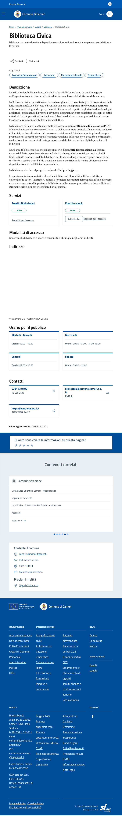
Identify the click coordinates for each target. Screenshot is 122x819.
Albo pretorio (70, 716)
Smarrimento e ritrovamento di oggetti (71, 673)
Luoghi (93, 670)
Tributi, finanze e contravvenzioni (72, 686)
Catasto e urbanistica (42, 654)
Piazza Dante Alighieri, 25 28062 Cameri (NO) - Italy (19, 719)
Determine (69, 727)
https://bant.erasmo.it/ (25, 408)
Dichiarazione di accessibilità (25, 807)
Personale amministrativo (17, 659)
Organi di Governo (19, 652)
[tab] (54, 534)
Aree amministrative (20, 635)
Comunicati (96, 641)
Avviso (93, 635)
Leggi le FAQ (43, 716)
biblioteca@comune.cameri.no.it (83, 390)
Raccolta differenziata (70, 638)
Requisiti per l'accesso (23, 220)
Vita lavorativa (71, 700)
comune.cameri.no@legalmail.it (19, 755)
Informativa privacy (74, 764)
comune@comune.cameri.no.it (20, 743)
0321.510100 (19, 389)
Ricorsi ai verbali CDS (72, 659)
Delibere (67, 721)
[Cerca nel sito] (109, 14)
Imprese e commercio (42, 686)
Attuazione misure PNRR (73, 756)
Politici (13, 668)
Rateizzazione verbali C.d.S (70, 649)
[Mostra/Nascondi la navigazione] (3, 14)
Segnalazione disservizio (43, 761)
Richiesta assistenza (47, 754)
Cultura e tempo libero (45, 665)
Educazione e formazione (43, 675)
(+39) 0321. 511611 (20, 732)
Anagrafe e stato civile (45, 638)
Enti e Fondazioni (19, 646)
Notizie (93, 646)
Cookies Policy (35, 803)
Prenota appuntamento (44, 724)
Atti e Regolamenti (73, 748)
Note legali (69, 770)
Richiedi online (74, 219)
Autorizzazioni (44, 646)
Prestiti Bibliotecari (23, 203)
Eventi (93, 665)
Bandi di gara (70, 743)
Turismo (67, 695)
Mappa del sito (17, 803)
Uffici (12, 673)
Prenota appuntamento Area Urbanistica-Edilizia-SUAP (47, 740)
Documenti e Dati (19, 641)
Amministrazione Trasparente (72, 735)
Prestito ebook (74, 203)
